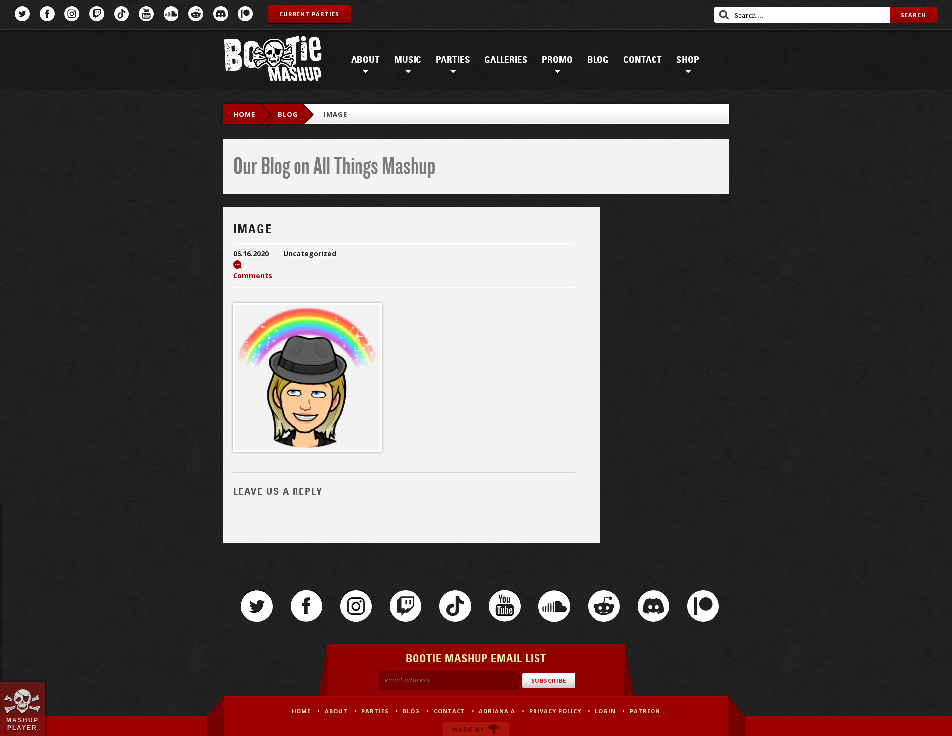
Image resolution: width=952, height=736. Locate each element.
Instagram (71, 13)
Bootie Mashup (272, 60)
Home (244, 114)
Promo (557, 60)
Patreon (245, 13)
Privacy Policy (555, 711)
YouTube (146, 13)
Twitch (96, 13)
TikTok (121, 13)
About (365, 60)
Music (407, 60)
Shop (687, 60)
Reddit (195, 13)
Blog (598, 60)
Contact (642, 60)
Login (605, 711)
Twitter (22, 13)
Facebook (47, 13)
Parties (453, 60)
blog (288, 114)
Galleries (506, 60)
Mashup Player (22, 724)
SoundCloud (171, 13)
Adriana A (497, 711)
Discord (220, 13)
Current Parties (309, 14)
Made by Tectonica (476, 729)
